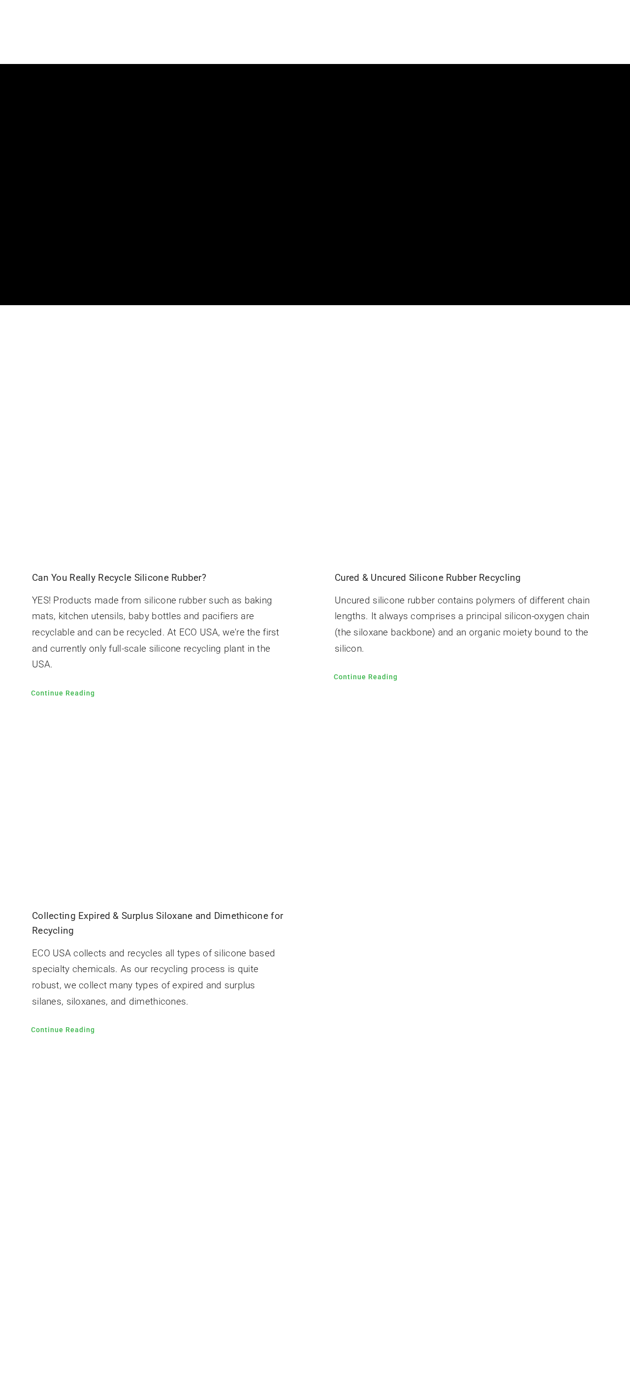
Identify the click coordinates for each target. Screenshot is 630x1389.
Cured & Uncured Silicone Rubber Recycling (428, 577)
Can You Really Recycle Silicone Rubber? (119, 577)
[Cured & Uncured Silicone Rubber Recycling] (466, 468)
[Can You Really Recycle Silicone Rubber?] (163, 468)
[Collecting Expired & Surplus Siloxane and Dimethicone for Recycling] (163, 806)
